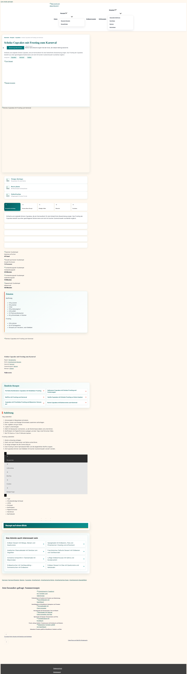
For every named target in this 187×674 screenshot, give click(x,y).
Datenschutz (57, 668)
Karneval (22, 57)
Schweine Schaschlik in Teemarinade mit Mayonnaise (21, 559)
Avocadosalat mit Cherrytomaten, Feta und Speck (46, 610)
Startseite (6, 37)
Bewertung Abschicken (15, 47)
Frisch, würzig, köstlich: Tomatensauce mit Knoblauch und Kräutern (46, 623)
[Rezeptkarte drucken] (46, 93)
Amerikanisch (36, 580)
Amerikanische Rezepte (14, 362)
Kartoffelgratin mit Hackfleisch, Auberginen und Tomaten (46, 604)
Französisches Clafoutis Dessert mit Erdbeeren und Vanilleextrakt (64, 551)
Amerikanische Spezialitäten (78, 580)
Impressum (57, 672)
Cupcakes (17, 37)
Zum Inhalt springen (7, 1)
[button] (66, 13)
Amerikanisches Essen (62, 580)
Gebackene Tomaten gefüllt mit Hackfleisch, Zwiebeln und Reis (46, 629)
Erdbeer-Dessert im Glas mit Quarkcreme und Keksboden (63, 566)
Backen (16, 366)
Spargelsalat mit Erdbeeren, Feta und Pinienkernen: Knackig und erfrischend (61, 544)
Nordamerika (12, 360)
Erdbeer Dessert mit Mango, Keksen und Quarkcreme (21, 544)
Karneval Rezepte (13, 580)
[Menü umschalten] (72, 17)
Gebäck (29, 57)
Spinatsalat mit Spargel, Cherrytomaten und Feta (46, 616)
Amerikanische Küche (47, 580)
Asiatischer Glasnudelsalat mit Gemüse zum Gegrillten (22, 551)
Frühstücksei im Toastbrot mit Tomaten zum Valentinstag (46, 598)
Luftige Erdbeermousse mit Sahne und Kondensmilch (61, 559)
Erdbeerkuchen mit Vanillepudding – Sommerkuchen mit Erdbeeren (19, 566)
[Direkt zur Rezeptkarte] (46, 71)
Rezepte (12, 37)
